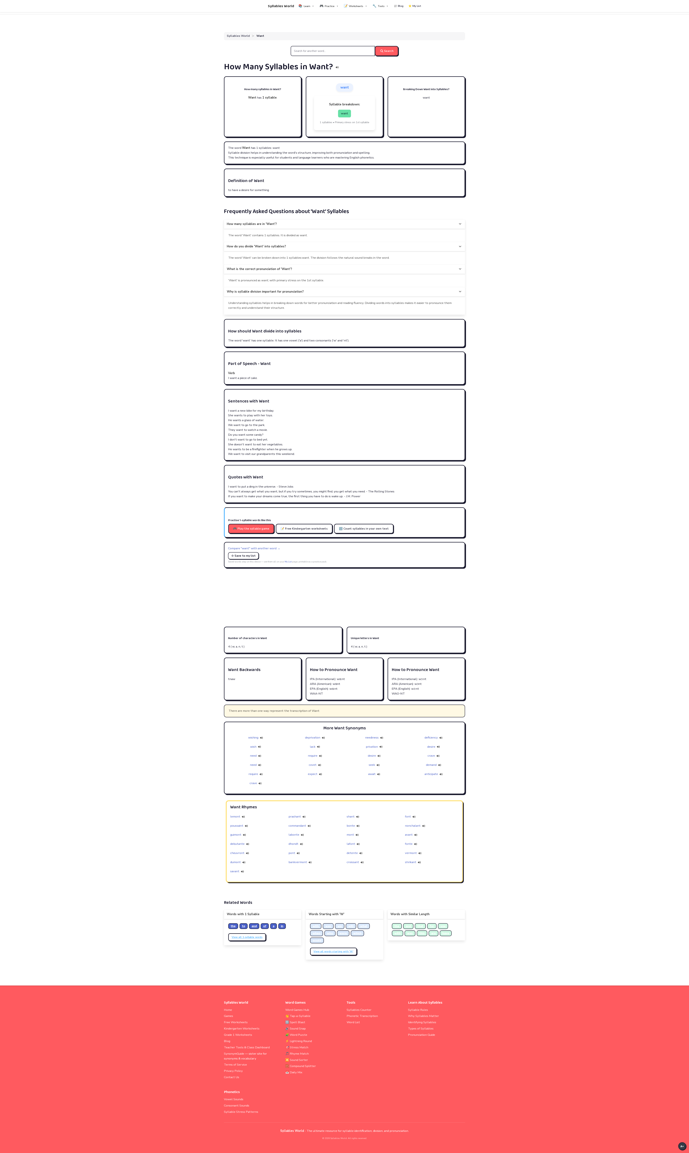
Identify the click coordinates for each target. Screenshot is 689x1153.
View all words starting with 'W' (333, 951)
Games (228, 1016)
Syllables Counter (359, 1010)
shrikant (410, 862)
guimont (235, 835)
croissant (353, 862)
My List (288, 561)
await (372, 774)
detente (352, 853)
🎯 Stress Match (296, 1047)
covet (313, 765)
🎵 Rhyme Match (297, 1054)
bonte (351, 826)
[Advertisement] (344, 597)
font (408, 816)
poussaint (236, 826)
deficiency (432, 737)
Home (228, 1010)
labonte (294, 835)
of (264, 926)
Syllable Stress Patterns (241, 1112)
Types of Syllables (420, 1028)
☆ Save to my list (243, 556)
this (422, 933)
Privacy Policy (233, 1071)
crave (432, 756)
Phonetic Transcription (362, 1016)
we (340, 926)
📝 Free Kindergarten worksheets (304, 529)
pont (292, 853)
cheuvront (237, 853)
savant (234, 871)
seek (372, 765)
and (254, 926)
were (343, 933)
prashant (295, 816)
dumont (235, 862)
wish (253, 747)
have (445, 933)
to (243, 926)
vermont (411, 853)
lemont (235, 816)
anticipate (432, 774)
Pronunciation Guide (421, 1035)
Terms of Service (235, 1065)
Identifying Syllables (422, 1022)
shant (351, 816)
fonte (409, 844)
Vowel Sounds (233, 1099)
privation (372, 747)
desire (431, 747)
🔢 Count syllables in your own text (364, 529)
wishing (253, 737)
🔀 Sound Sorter (296, 1060)
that (420, 926)
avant (409, 835)
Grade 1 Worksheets (238, 1035)
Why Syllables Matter (423, 1016)
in (282, 926)
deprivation (313, 737)
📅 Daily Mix (293, 1072)
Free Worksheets (236, 1022)
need (253, 756)
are (433, 933)
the (233, 926)
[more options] (460, 224)
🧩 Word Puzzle (296, 1035)
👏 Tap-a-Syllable (297, 1016)
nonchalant (413, 826)
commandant (297, 826)
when (316, 933)
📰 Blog (398, 6)
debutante (237, 844)
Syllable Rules (418, 1010)
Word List (353, 1022)
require (313, 756)
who (330, 933)
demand (431, 765)
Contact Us (231, 1077)
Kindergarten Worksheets (241, 1028)
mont (350, 835)
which (357, 933)
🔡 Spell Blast (295, 1022)
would (317, 940)
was (328, 926)
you (443, 926)
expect (313, 774)
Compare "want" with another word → (254, 548)
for (432, 926)
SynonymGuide (234, 1054)
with (316, 926)
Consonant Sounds (236, 1105)
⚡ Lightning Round (298, 1041)
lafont (351, 844)
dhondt (293, 844)
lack (313, 747)
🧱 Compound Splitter (300, 1066)
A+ (682, 1146)
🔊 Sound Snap (295, 1028)
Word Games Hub (297, 1010)
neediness (372, 737)
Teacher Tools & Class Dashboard (247, 1047)
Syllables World (281, 6)
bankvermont (298, 862)
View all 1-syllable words (247, 937)
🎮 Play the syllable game (251, 529)
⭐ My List (414, 6)
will (351, 926)
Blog (227, 1041)
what (363, 926)
